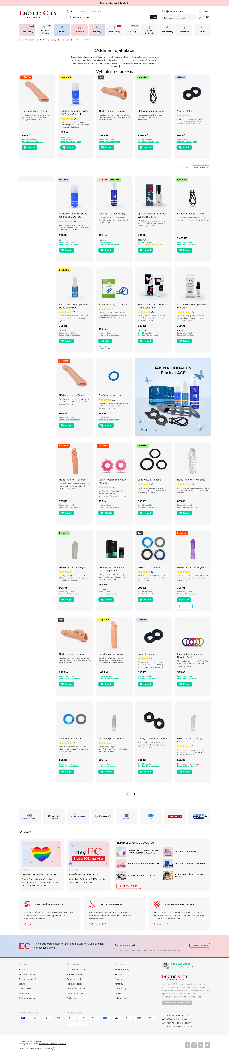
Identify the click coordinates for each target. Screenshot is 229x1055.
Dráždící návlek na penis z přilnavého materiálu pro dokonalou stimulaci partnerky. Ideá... (192, 578)
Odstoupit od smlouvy (177, 1003)
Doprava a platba (75, 979)
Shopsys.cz (46, 1048)
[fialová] (179, 606)
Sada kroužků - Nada (149, 567)
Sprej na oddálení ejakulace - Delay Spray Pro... (74, 306)
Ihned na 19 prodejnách (187, 766)
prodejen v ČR (175, 11)
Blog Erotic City (121, 970)
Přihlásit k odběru (200, 945)
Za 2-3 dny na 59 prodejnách (150, 244)
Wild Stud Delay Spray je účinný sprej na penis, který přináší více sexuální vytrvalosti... (151, 223)
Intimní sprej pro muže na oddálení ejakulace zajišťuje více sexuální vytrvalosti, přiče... (73, 318)
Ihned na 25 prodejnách (148, 507)
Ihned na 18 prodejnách (108, 335)
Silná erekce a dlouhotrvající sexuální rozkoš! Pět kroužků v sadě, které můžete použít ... (192, 663)
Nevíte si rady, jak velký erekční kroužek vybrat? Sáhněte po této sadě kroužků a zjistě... (152, 490)
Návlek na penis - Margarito (191, 567)
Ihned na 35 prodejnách (187, 142)
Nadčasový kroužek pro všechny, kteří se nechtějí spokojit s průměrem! (152, 117)
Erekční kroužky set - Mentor (113, 305)
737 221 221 (85, 11)
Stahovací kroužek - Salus (151, 111)
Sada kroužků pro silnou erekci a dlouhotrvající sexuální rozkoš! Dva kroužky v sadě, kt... (73, 749)
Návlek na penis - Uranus (111, 739)
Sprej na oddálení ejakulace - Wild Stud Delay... (153, 215)
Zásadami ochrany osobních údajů (147, 950)
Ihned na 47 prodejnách (187, 678)
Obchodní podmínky (76, 993)
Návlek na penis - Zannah (72, 480)
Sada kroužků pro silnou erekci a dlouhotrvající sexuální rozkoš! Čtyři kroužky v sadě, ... (152, 578)
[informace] (37, 96)
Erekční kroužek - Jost (110, 395)
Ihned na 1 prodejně (185, 335)
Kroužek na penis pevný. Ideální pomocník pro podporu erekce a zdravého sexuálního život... (112, 315)
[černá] (107, 347)
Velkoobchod (120, 998)
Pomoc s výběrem (27, 974)
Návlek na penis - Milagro (72, 567)
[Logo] (41, 14)
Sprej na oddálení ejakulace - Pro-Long (192, 306)
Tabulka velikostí (26, 989)
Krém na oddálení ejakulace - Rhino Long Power (153, 306)
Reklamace (72, 998)
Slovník (22, 984)
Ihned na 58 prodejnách (109, 142)
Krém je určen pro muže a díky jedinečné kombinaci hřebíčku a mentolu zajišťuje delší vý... (111, 577)
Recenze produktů (27, 979)
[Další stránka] (140, 794)
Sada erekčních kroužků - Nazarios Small (190, 655)
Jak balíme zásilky (75, 974)
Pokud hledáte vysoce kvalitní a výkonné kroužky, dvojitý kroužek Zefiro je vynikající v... (152, 745)
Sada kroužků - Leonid (149, 480)
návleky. (152, 63)
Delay (126, 57)
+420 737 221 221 (181, 964)
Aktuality (118, 974)
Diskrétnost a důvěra (76, 989)
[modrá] (101, 347)
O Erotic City (120, 989)
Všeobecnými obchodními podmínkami (52, 1044)
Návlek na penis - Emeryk (35, 111)
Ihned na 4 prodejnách (69, 766)
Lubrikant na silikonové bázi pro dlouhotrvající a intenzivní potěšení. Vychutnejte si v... (113, 220)
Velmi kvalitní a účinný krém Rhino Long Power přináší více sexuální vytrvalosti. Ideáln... (152, 318)
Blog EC (206, 11)
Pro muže (65, 40)
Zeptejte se (24, 993)
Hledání (22, 970)
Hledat (153, 17)
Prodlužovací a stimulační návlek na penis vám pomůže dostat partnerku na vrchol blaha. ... (114, 117)
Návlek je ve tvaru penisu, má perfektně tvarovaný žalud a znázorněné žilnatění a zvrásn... (111, 660)
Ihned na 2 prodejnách (108, 594)
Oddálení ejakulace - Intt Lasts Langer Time (111, 569)
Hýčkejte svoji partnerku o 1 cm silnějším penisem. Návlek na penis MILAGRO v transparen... (73, 578)
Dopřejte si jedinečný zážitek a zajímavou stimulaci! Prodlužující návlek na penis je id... (190, 752)
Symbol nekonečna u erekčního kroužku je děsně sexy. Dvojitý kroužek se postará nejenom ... (190, 121)
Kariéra (117, 993)
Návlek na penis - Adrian (111, 654)
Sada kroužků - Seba (70, 739)
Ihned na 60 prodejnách (108, 507)
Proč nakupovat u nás (77, 970)
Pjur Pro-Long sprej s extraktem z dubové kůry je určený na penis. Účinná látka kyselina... (191, 318)
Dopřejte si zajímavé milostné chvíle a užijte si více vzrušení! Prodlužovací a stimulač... (193, 490)
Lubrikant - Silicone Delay (111, 214)
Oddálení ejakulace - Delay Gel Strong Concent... (74, 112)
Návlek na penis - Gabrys (112, 111)
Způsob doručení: (174, 17)
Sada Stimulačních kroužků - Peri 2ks (113, 481)
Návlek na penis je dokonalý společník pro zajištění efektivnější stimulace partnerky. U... (112, 749)
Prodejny (118, 979)
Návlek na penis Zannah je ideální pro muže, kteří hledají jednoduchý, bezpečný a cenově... (75, 486)
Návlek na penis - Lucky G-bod (191, 740)
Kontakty (118, 984)
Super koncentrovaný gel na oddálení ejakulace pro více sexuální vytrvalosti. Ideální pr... (75, 125)
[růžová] (186, 606)
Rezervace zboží (74, 984)
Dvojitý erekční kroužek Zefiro (153, 739)
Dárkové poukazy (27, 998)
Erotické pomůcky (48, 40)
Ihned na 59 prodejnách (70, 142)
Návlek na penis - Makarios (191, 480)
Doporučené (199, 167)
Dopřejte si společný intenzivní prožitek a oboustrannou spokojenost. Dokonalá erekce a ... (112, 493)
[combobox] (112, 17)
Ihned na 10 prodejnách (148, 335)
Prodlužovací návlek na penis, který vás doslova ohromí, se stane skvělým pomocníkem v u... (36, 117)
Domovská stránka (27, 40)
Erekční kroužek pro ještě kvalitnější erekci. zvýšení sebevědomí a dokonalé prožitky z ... (113, 406)
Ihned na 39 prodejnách (32, 142)
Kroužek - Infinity (185, 111)
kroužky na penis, (104, 63)
